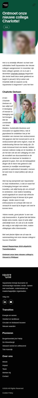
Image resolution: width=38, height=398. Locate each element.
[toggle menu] (34, 5)
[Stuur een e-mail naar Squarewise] (11, 302)
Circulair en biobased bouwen (14, 323)
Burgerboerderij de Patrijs (12, 339)
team (6, 27)
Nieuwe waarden (8, 326)
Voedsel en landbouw (10, 319)
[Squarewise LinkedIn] (4, 302)
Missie (4, 362)
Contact (5, 376)
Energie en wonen (9, 315)
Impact (5, 365)
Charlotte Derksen (18, 74)
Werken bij (6, 373)
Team (4, 369)
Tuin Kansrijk (7, 349)
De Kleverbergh (8, 342)
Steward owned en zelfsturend (14, 346)
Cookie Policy (7, 393)
